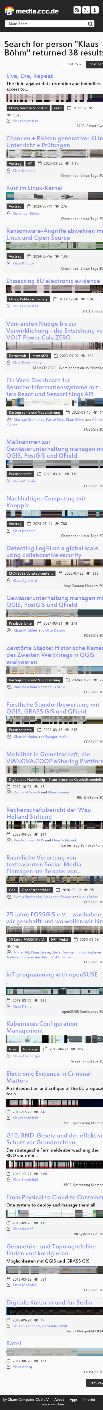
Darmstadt (17, 356)
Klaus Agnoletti (25, 581)
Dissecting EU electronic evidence (53, 281)
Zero (58, 108)
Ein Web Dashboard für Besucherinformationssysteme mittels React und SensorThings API (53, 387)
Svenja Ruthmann (28, 897)
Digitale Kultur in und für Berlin (49, 1303)
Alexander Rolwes (57, 897)
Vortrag (15, 164)
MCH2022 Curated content (31, 574)
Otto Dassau (55, 631)
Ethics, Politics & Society (28, 300)
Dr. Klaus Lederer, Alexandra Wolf (40, 1326)
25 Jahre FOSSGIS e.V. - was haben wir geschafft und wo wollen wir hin (54, 919)
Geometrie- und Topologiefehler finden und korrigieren (51, 1251)
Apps (74, 1400)
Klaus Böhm (75, 420)
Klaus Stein (56, 687)
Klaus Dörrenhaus (27, 363)
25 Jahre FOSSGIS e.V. (27, 940)
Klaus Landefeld (25, 121)
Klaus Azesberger (26, 1056)
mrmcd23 (40, 356)
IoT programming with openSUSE (52, 975)
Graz (13, 1050)
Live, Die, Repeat (29, 76)
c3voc (60, 1405)
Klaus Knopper (24, 171)
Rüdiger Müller (57, 737)
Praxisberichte (20, 474)
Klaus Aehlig (22, 1367)
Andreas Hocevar (20, 958)
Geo (12, 890)
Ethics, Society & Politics (28, 108)
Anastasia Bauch (27, 687)
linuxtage (30, 1050)
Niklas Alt (21, 953)
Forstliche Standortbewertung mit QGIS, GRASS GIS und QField (53, 709)
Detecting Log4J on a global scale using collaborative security (52, 552)
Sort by (73, 64)
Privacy (44, 1405)
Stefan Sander (63, 953)
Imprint (89, 1400)
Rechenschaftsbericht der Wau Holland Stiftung (48, 814)
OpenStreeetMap (36, 890)
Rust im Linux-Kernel (34, 188)
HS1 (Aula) (59, 940)
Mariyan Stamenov (29, 420)
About (59, 1400)
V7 (30, 164)
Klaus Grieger (59, 793)
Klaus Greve (40, 953)
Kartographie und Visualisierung (34, 413)
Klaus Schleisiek (64, 841)
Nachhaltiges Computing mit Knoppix (46, 503)
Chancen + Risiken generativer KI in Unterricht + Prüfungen (54, 142)
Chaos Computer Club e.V (28, 1400)
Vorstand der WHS (29, 841)
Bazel (13, 1344)
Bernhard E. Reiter (56, 958)
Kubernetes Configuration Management (41, 1028)
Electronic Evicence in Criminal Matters (48, 1078)
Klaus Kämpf (23, 1007)
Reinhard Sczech (27, 793)
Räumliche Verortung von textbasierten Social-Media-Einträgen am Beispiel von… (45, 865)
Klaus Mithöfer (24, 481)
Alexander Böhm (26, 214)
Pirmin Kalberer (89, 953)
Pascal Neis (55, 420)
